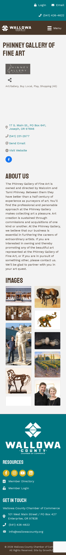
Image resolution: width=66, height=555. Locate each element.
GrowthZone (50, 550)
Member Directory (21, 481)
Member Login (18, 488)
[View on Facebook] (9, 161)
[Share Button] (10, 80)
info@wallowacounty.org (26, 531)
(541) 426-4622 (19, 524)
